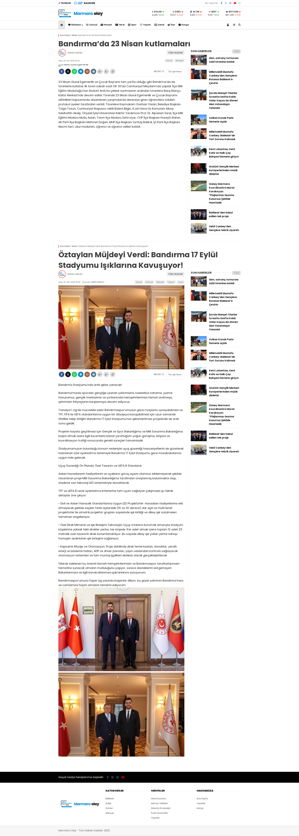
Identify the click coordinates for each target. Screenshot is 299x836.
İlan (173, 24)
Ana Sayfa (202, 798)
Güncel (93, 24)
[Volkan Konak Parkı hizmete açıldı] (199, 124)
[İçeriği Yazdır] (93, 71)
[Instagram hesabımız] (230, 3)
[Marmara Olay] (81, 16)
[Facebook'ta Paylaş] (61, 71)
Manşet (108, 24)
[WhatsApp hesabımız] (240, 3)
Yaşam (147, 24)
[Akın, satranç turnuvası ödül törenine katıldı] (199, 64)
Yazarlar (201, 803)
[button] (62, 25)
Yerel (122, 24)
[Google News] (175, 71)
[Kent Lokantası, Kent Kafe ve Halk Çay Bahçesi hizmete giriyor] (199, 155)
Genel (161, 24)
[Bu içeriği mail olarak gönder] (87, 71)
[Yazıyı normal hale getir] (112, 71)
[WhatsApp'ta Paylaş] (74, 71)
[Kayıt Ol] (228, 25)
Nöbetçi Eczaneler (161, 808)
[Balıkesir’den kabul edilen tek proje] (199, 219)
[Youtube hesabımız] (235, 3)
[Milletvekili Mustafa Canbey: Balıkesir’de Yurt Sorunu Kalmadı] (199, 138)
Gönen (109, 808)
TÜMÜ (236, 51)
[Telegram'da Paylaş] (80, 71)
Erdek (108, 803)
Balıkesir (76, 24)
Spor (134, 24)
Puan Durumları (159, 813)
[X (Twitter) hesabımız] (226, 3)
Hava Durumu (158, 798)
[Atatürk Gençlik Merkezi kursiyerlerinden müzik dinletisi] (199, 173)
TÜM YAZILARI (175, 52)
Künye (185, 24)
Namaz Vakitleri (159, 803)
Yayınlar (155, 817)
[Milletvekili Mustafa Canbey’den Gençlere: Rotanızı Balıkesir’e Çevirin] (199, 78)
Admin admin (74, 52)
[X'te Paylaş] (68, 71)
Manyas (110, 813)
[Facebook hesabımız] (221, 3)
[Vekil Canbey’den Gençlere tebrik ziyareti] (199, 232)
